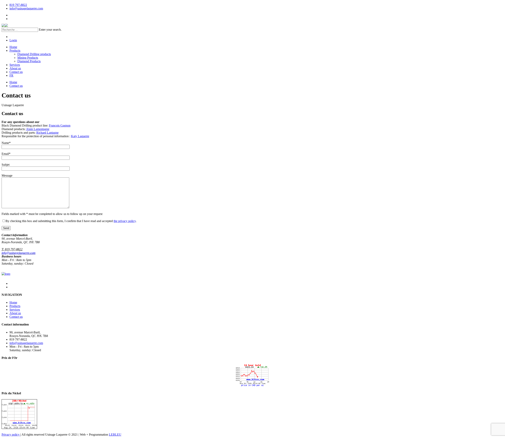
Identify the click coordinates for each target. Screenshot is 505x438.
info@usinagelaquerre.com (26, 8)
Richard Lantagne (47, 132)
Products (14, 50)
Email (6, 153)
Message (7, 175)
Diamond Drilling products (34, 54)
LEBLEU (115, 434)
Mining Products (27, 57)
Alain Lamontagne (37, 129)
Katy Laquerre (80, 136)
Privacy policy (11, 434)
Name (6, 143)
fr (11, 75)
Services (14, 64)
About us (15, 68)
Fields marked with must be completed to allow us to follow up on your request (52, 214)
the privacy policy (125, 221)
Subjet (5, 164)
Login (13, 40)
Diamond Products (29, 61)
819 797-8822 (18, 5)
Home (13, 47)
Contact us (16, 72)
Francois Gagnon (59, 125)
